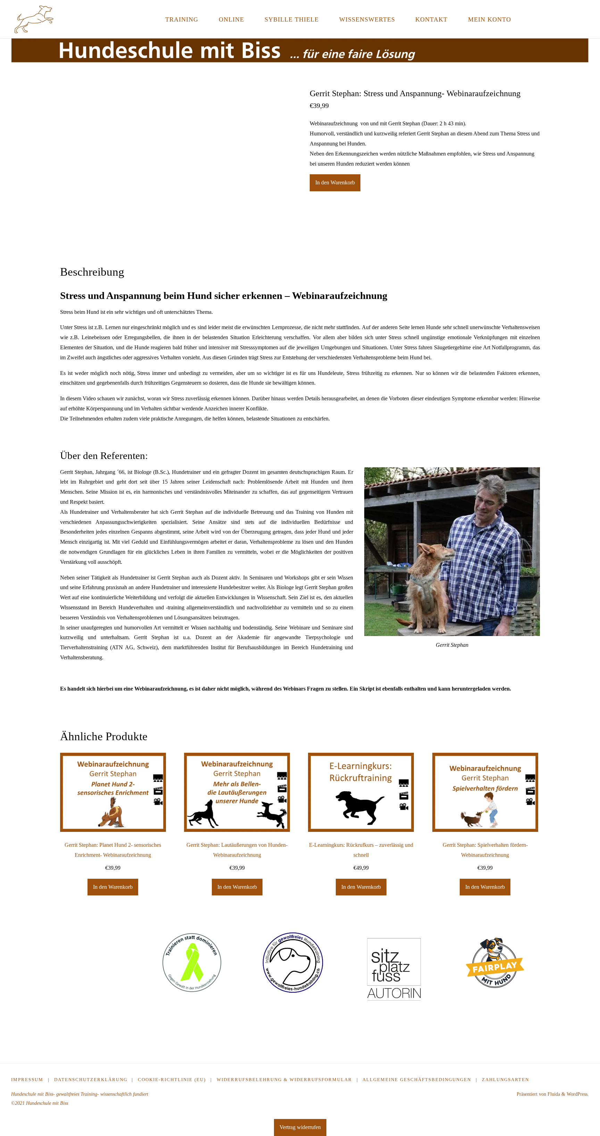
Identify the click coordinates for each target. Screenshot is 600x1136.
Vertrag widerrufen (300, 1127)
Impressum (27, 1079)
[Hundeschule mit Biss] (34, 19)
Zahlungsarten (505, 1079)
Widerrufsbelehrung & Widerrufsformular (284, 1079)
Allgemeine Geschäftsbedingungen (416, 1079)
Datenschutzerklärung (90, 1079)
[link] (530, 19)
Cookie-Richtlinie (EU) (172, 1079)
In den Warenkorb (335, 182)
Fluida (553, 1094)
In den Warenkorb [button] (113, 887)
